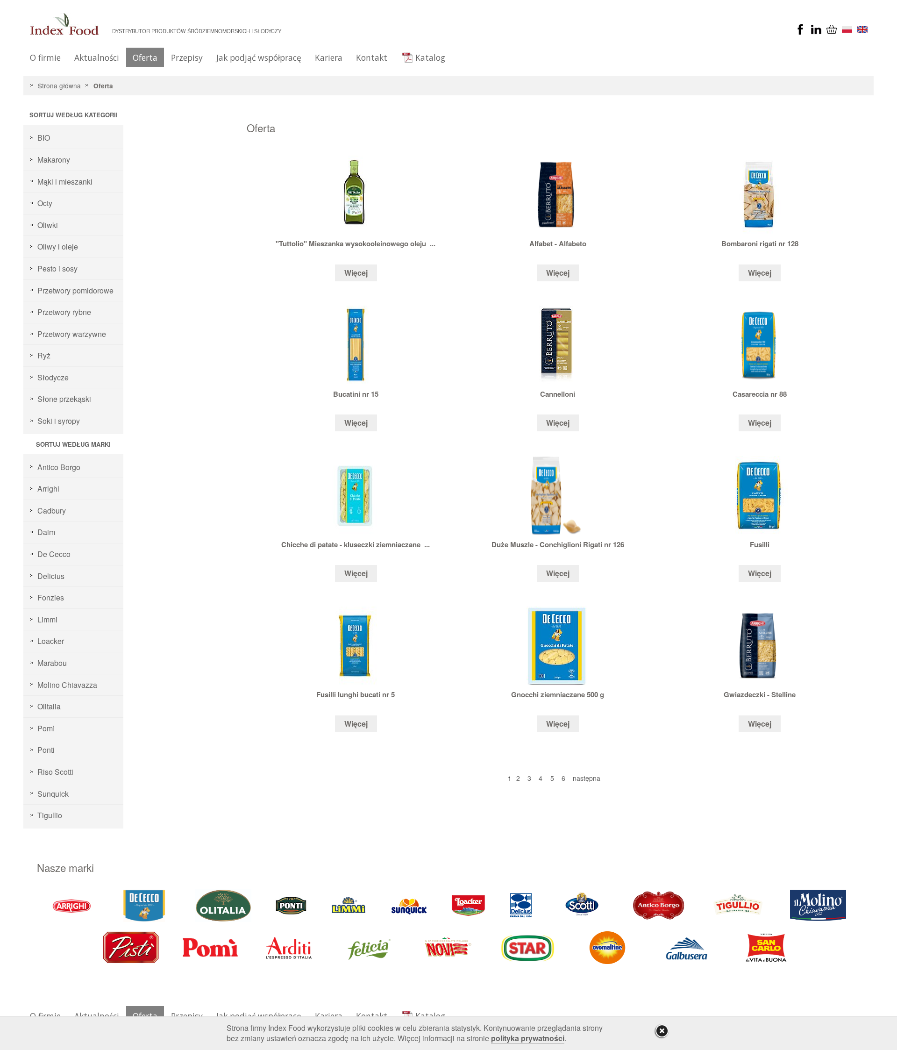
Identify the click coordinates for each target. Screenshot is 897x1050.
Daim (46, 532)
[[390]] (739, 905)
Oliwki (47, 225)
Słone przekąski (64, 398)
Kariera (328, 57)
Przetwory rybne (64, 312)
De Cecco (54, 554)
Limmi (47, 619)
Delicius (50, 576)
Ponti (46, 749)
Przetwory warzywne (71, 334)
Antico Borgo (58, 467)
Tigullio (49, 815)
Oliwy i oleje (57, 246)
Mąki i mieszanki (65, 181)
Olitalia (49, 706)
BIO (43, 137)
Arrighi (48, 488)
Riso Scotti (55, 771)
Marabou (52, 662)
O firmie (45, 57)
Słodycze (53, 377)
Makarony (53, 159)
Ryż (43, 355)
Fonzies (50, 597)
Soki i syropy (58, 420)
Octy (44, 203)
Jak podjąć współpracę (258, 57)
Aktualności (96, 57)
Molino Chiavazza (67, 684)
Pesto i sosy (57, 268)
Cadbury (51, 510)
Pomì (46, 728)
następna (586, 778)
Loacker (50, 641)
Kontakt (371, 57)
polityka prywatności (527, 1038)
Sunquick (53, 793)
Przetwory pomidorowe (75, 290)
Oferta (145, 57)
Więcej (356, 272)
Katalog (430, 57)
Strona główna (59, 85)
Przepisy (187, 57)
